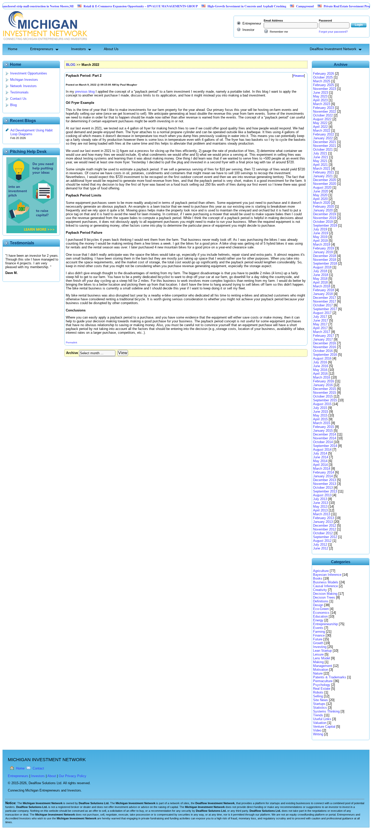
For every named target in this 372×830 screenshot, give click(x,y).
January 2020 (323, 210)
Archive (72, 353)
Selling (318, 696)
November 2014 (324, 438)
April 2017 (320, 328)
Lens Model (321, 658)
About (51, 776)
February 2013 (323, 518)
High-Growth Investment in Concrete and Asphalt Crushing (229, 6)
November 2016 (324, 347)
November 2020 (324, 184)
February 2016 (323, 381)
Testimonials (19, 92)
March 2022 (321, 130)
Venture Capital (324, 726)
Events (318, 628)
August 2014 (322, 449)
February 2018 (323, 290)
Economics (321, 613)
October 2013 (323, 487)
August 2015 (322, 404)
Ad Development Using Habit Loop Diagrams (31, 132)
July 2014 (320, 453)
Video (317, 730)
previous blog (85, 91)
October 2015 (323, 396)
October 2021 (323, 149)
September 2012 (325, 537)
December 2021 (324, 142)
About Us (111, 49)
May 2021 (320, 161)
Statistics (320, 707)
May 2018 (320, 279)
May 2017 (320, 324)
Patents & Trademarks (329, 677)
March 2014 (321, 468)
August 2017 (322, 313)
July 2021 (320, 153)
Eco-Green (321, 609)
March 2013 (321, 514)
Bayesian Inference (327, 575)
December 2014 (324, 434)
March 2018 (321, 286)
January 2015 (323, 430)
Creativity (320, 590)
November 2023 (324, 89)
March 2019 (321, 244)
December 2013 (324, 480)
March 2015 (321, 423)
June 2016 (320, 366)
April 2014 (320, 465)
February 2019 (323, 248)
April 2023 (320, 100)
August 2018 (322, 267)
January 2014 (323, 476)
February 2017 (323, 336)
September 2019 (325, 225)
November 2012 (324, 529)
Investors (78, 49)
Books (317, 578)
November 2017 (324, 301)
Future (317, 639)
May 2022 (320, 123)
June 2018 (320, 275)
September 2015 (325, 400)
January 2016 (323, 385)
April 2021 (320, 165)
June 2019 (320, 233)
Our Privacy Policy (72, 776)
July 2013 (320, 499)
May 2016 (320, 370)
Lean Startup (322, 651)
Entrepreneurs (41, 49)
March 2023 (321, 104)
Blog (13, 105)
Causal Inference (325, 586)
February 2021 (323, 172)
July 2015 (320, 408)
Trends (318, 715)
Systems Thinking (326, 711)
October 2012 (323, 533)
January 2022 (323, 138)
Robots (318, 692)
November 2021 (324, 146)
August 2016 (322, 358)
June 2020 (320, 191)
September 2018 (325, 263)
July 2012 (320, 544)
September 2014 (325, 446)
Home (12, 49)
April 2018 (320, 282)
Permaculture (323, 681)
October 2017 (323, 305)
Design (318, 605)
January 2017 (323, 339)
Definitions (320, 601)
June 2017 (320, 320)
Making (318, 662)
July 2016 (320, 362)
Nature (318, 673)
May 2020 (320, 195)
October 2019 (323, 222)
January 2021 (323, 176)
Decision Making (325, 594)
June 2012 (320, 548)
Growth (318, 643)
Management (322, 666)
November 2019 (324, 218)
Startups (319, 704)
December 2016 (324, 343)
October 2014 (323, 442)
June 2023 (320, 92)
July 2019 (320, 229)
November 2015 (324, 392)
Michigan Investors (24, 80)
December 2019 (324, 214)
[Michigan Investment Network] (45, 42)
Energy (318, 620)
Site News (320, 700)
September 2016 (325, 355)
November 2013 (324, 484)
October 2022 (323, 115)
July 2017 (320, 317)
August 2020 (322, 187)
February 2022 (323, 134)
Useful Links (322, 719)
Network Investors (23, 86)
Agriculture (321, 571)
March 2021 (321, 168)
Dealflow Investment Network (333, 49)
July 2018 (320, 271)
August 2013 (322, 495)
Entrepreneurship (325, 624)
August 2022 (322, 119)
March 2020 (321, 203)
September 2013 (325, 491)
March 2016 (321, 377)
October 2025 (323, 77)
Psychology (321, 685)
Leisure (318, 654)
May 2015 (320, 415)
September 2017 (325, 309)
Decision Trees (324, 597)
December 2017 (324, 298)
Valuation (319, 723)
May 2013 (320, 506)
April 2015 (320, 419)
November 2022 (324, 111)
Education (320, 616)
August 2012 (322, 541)
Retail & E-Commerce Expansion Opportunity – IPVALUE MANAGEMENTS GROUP (123, 6)
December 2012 (324, 525)
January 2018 (323, 294)
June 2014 (320, 457)
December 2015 (324, 389)
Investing (319, 647)
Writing (318, 734)
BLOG (70, 65)
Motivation (320, 669)
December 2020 (324, 180)
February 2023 (323, 108)
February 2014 (323, 472)
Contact (38, 768)
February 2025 (323, 85)
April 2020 (320, 199)
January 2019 (323, 252)
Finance (319, 635)
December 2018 (324, 256)
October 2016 (323, 351)
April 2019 (320, 241)
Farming (319, 632)
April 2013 (320, 510)
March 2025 (321, 81)
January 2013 (323, 522)
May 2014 (320, 461)
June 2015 (320, 411)
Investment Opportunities (28, 73)
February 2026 (323, 73)
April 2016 (320, 374)
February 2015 (323, 427)
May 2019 (320, 237)
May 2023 (320, 96)
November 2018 (324, 260)
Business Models (325, 582)
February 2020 (323, 206)
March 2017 (321, 332)
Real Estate (321, 688)
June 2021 (320, 157)
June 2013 (320, 503)
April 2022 (320, 127)
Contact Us (18, 99)
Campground (287, 6)
